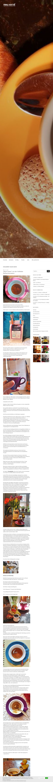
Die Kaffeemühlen (36, 311)
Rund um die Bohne (36, 325)
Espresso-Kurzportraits (37, 321)
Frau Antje (5, 259)
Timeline (22, 259)
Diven (34, 315)
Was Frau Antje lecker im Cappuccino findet (40, 331)
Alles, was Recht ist (35, 259)
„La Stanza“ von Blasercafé (37, 277)
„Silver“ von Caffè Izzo (37, 282)
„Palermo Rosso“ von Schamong (38, 284)
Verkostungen (35, 329)
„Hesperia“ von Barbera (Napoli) (38, 286)
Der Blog (16, 259)
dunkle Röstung (35, 317)
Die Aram (34, 309)
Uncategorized (35, 327)
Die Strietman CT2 (36, 313)
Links (28, 259)
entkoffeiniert (35, 319)
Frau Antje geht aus (36, 323)
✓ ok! (46, 777)
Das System (11, 259)
